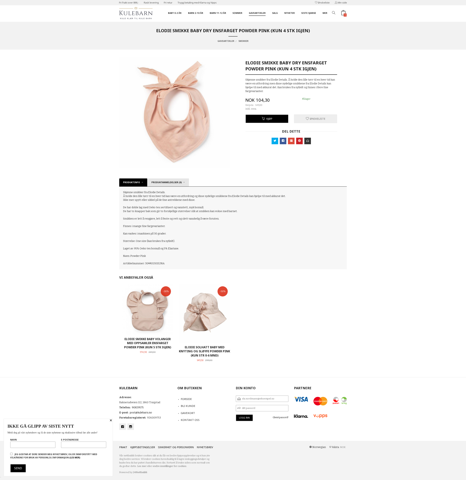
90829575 (138, 407)
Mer (325, 13)
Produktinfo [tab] (131, 182)
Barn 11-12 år (218, 13)
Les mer (142, 466)
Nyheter (289, 13)
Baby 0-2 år (174, 13)
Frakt (123, 447)
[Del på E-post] (307, 141)
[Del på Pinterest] (299, 141)
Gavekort (188, 413)
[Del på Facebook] (283, 141)
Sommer (237, 13)
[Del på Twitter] (275, 141)
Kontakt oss (190, 420)
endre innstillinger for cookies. (170, 466)
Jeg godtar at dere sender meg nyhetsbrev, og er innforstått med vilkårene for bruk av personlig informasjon (53, 456)
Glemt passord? (281, 417)
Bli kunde (188, 406)
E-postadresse (70, 439)
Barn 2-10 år (195, 13)
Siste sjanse (308, 13)
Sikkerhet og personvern (176, 447)
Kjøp (269, 118)
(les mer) (74, 457)
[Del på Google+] (291, 141)
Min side (342, 2)
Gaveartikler (257, 13)
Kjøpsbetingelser (142, 447)
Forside (186, 399)
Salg (275, 13)
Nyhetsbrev (205, 447)
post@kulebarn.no (141, 412)
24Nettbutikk (140, 472)
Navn (13, 439)
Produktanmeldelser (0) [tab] (166, 182)
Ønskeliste (323, 2)
